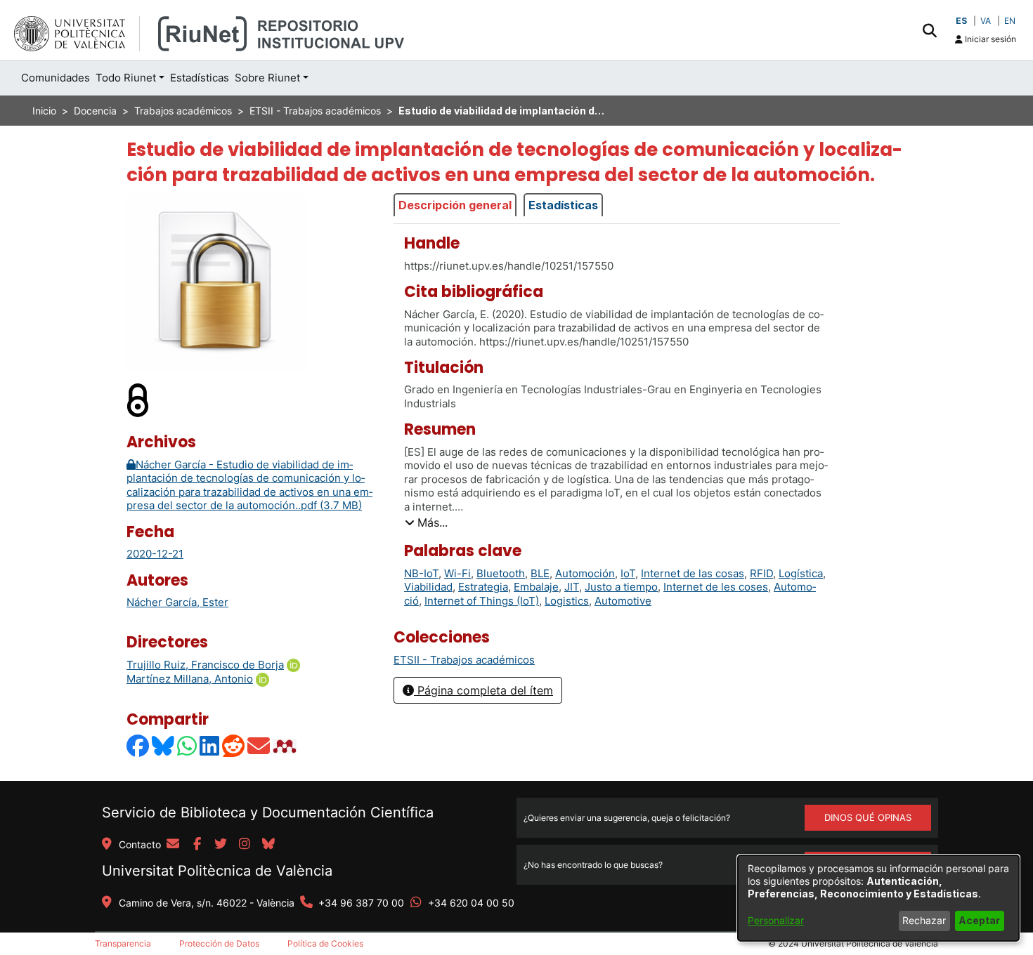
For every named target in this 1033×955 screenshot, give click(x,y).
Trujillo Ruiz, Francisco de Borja (205, 664)
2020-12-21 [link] (154, 553)
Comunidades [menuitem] (55, 77)
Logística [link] (801, 573)
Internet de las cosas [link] (692, 573)
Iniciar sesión (989, 39)
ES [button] (961, 20)
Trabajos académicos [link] (183, 111)
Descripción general (455, 205)
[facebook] (197, 844)
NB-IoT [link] (421, 573)
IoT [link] (628, 573)
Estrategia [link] (483, 586)
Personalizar (776, 920)
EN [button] (1009, 20)
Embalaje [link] (536, 586)
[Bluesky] (164, 746)
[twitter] (221, 844)
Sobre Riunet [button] (267, 77)
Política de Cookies (325, 943)
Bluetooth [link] (500, 573)
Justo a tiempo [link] (621, 586)
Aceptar (979, 920)
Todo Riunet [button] (126, 77)
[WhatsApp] (187, 746)
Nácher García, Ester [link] (177, 602)
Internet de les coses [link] (715, 586)
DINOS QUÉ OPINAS (867, 817)
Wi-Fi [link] (457, 573)
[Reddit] (234, 746)
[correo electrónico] (173, 844)
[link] (464, 659)
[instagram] (244, 844)
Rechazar (924, 920)
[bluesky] (268, 844)
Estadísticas (563, 205)
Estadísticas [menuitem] (199, 77)
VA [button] (985, 20)
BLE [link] (540, 573)
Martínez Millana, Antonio (189, 678)
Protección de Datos (219, 943)
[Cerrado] (138, 400)
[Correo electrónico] (259, 746)
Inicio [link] (44, 111)
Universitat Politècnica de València (217, 870)
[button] (929, 30)
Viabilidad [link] (428, 586)
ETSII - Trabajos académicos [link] (315, 111)
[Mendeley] (286, 746)
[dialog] (878, 898)
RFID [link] (761, 573)
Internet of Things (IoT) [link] (481, 600)
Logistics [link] (567, 600)
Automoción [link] (585, 573)
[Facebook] (138, 746)
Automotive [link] (623, 600)
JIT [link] (571, 586)
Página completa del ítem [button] (483, 690)
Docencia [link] (95, 111)
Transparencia (123, 943)
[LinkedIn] (210, 746)
